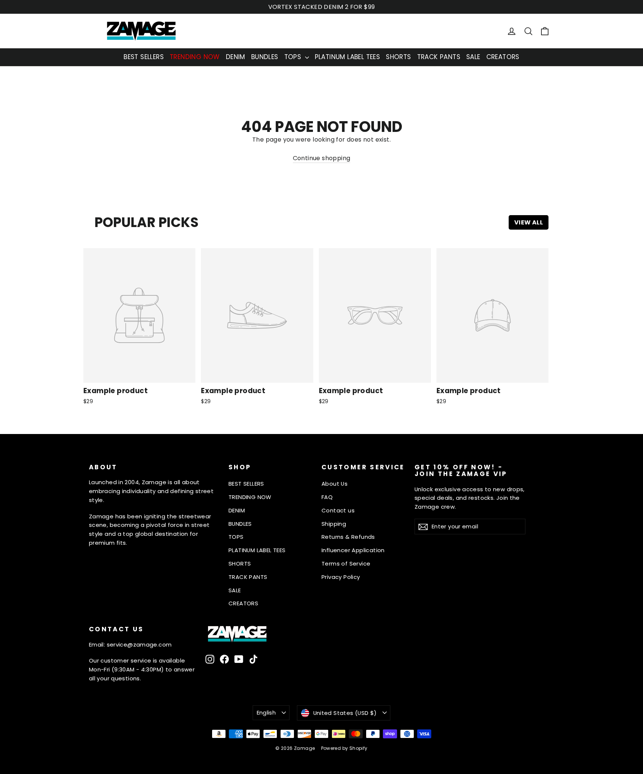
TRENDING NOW (195, 56)
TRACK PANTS (438, 56)
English (266, 712)
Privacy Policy (341, 577)
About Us (335, 484)
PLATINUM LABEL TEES (347, 56)
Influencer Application (353, 550)
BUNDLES (264, 56)
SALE (473, 56)
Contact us (338, 510)
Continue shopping (322, 158)
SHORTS (398, 56)
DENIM (235, 56)
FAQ (327, 497)
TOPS (293, 56)
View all (528, 222)
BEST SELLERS (144, 56)
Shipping (334, 524)
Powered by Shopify (344, 748)
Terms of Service (346, 563)
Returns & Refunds (348, 537)
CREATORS (502, 56)
